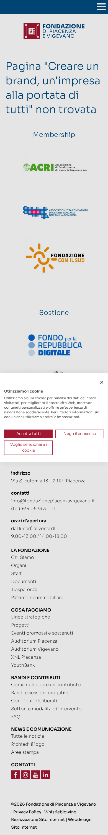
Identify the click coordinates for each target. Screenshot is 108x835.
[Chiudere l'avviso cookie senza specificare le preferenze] (101, 382)
